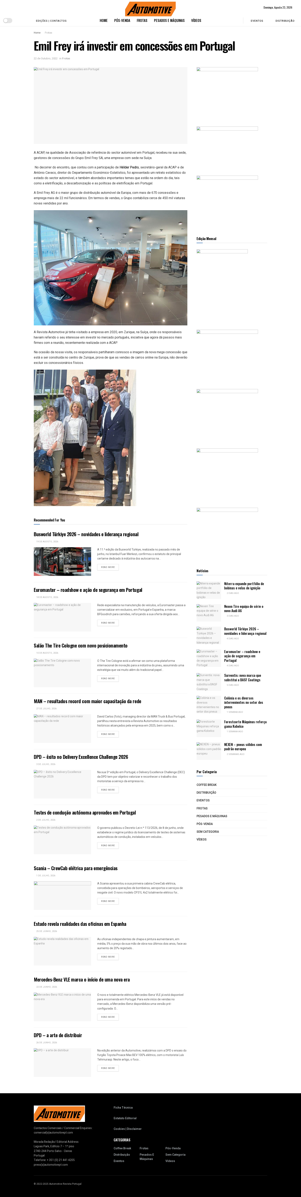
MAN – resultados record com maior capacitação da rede (87, 701)
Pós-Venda (122, 20)
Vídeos (196, 20)
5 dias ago (232, 685)
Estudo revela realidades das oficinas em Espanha (80, 923)
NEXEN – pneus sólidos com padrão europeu (243, 746)
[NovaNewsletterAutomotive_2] (227, 533)
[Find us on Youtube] (19, 20)
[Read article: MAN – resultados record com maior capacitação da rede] (62, 728)
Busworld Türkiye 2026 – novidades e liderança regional (86, 534)
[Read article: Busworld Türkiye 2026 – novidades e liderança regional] (62, 561)
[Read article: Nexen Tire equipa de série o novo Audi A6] (209, 613)
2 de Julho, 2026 (45, 820)
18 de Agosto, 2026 (47, 597)
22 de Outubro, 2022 (46, 58)
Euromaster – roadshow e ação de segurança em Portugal (88, 589)
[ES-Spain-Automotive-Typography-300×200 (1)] (227, 147)
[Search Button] (237, 20)
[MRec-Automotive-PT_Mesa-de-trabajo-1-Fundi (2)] (227, 201)
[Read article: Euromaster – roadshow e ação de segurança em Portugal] (62, 617)
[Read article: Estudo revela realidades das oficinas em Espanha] (62, 951)
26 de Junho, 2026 (46, 1042)
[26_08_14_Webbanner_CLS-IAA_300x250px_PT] (227, 92)
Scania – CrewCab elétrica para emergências (76, 868)
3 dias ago (232, 616)
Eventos (257, 21)
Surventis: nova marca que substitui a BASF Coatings (242, 677)
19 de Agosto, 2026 (47, 541)
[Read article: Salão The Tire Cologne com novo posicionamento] (62, 673)
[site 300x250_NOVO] (227, 355)
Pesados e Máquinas (169, 20)
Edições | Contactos (51, 21)
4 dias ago (232, 638)
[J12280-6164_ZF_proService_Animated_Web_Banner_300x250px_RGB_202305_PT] (227, 414)
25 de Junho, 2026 (46, 931)
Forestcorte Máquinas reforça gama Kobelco (245, 724)
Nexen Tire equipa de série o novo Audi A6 (243, 608)
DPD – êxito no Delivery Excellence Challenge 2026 (81, 756)
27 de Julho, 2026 (46, 708)
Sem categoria (208, 832)
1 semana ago (234, 712)
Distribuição (285, 21)
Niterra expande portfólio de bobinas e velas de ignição (244, 585)
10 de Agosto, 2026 (47, 653)
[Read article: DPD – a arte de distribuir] (62, 1062)
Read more (110, 567)
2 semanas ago (235, 754)
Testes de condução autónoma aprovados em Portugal (85, 812)
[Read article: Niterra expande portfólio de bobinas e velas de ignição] (209, 590)
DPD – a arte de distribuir (58, 1035)
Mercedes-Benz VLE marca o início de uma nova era (82, 979)
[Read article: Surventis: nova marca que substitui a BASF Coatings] (209, 682)
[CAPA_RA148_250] (222, 285)
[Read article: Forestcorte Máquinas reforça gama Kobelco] (209, 728)
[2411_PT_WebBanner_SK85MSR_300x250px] (227, 474)
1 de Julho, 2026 (45, 875)
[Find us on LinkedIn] (26, 20)
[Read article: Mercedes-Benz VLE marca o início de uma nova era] (62, 1007)
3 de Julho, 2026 (45, 764)
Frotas (142, 20)
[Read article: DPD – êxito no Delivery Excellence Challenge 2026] (62, 784)
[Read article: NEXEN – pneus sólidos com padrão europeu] (209, 751)
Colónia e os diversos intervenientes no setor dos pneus (243, 702)
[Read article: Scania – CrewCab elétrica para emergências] (62, 895)
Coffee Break (207, 785)
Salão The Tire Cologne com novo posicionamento (81, 645)
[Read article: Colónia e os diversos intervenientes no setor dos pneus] (209, 704)
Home (104, 20)
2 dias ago (232, 593)
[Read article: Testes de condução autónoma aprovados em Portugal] (62, 840)
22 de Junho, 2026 (46, 987)
